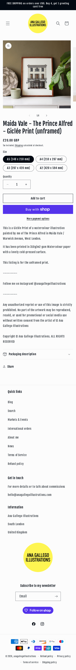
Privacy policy (64, 656)
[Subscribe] (56, 596)
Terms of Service (17, 455)
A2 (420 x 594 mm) (51, 168)
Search (12, 411)
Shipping (19, 145)
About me (13, 437)
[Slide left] (29, 115)
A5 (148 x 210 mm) (18, 159)
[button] (8, 23)
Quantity (7, 176)
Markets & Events (18, 419)
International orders (20, 428)
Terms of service (30, 662)
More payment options (38, 218)
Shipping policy (49, 662)
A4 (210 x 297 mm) (51, 159)
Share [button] (10, 366)
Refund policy (16, 463)
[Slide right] (46, 115)
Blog (10, 402)
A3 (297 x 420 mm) (18, 168)
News (11, 446)
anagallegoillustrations (25, 656)
